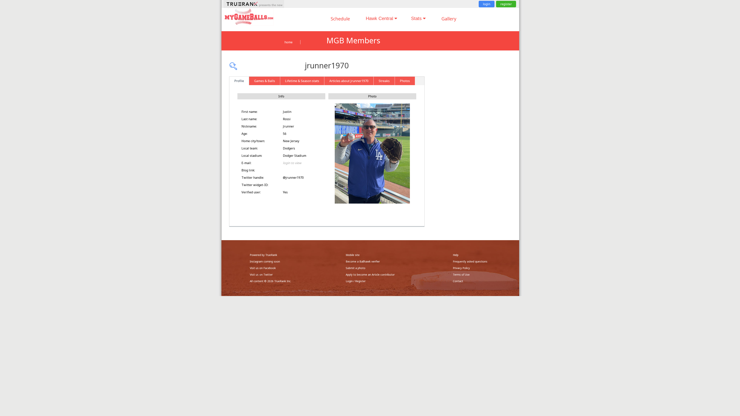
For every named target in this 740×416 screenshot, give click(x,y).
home (288, 42)
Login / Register (356, 281)
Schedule (340, 18)
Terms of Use (461, 274)
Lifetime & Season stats (302, 81)
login (486, 4)
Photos (405, 81)
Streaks (384, 81)
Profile (239, 81)
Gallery (448, 18)
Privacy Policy (461, 268)
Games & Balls (264, 81)
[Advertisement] (475, 104)
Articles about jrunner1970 (348, 81)
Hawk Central (380, 18)
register (506, 4)
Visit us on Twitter (261, 274)
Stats (417, 18)
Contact (458, 281)
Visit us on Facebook (263, 268)
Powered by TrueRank (263, 255)
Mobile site (353, 255)
